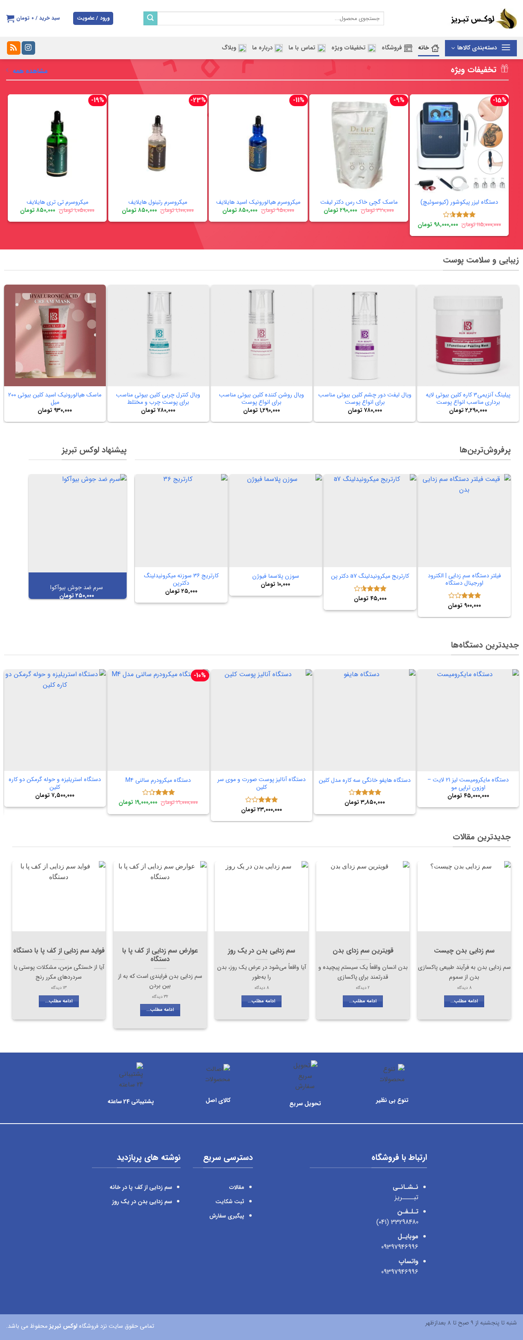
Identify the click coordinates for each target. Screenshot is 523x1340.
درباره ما (262, 48)
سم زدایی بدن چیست (464, 951)
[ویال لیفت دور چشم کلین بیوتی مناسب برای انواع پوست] (365, 335)
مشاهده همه (30, 71)
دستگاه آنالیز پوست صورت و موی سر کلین (261, 783)
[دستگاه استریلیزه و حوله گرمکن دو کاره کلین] (55, 720)
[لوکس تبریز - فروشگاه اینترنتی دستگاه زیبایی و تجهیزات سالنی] (456, 18)
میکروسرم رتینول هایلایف (157, 203)
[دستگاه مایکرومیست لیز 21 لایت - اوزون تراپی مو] (468, 720)
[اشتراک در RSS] (13, 48)
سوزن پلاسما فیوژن (275, 577)
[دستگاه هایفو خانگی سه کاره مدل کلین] (365, 720)
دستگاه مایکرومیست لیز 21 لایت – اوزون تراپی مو (468, 784)
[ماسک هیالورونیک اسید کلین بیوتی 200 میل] (55, 335)
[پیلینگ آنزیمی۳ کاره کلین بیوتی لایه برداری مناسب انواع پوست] (468, 335)
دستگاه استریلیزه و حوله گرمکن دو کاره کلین (55, 783)
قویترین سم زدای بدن (363, 951)
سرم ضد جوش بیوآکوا (76, 588)
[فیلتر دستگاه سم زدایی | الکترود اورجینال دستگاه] (464, 520)
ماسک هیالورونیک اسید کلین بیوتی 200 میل (54, 399)
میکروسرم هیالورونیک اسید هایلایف (258, 203)
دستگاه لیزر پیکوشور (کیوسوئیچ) (459, 203)
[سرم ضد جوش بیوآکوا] (78, 523)
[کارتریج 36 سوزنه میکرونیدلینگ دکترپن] (181, 520)
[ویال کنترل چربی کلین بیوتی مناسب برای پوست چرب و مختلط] (158, 335)
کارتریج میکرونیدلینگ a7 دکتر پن (370, 577)
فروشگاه (392, 48)
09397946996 (399, 1247)
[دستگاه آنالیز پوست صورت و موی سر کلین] (262, 720)
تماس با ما (301, 48)
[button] (93, 18)
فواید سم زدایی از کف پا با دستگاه (59, 951)
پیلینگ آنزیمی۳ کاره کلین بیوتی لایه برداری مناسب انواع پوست (468, 399)
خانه (423, 48)
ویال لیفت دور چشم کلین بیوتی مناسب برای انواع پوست (364, 399)
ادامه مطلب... (464, 1001)
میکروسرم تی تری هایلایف (57, 203)
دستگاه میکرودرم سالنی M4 (158, 781)
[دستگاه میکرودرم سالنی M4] (158, 720)
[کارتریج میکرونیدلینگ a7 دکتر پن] (370, 520)
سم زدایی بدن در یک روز (261, 951)
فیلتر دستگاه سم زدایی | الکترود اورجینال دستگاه (464, 580)
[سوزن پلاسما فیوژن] (275, 520)
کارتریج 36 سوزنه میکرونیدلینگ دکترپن (181, 580)
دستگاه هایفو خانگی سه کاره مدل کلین (365, 781)
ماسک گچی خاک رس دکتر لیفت (359, 203)
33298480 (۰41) (396, 1222)
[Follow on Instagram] (28, 48)
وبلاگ (229, 48)
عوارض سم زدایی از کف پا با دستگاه (160, 955)
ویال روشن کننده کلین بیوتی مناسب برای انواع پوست (261, 399)
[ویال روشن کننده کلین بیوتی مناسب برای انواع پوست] (262, 335)
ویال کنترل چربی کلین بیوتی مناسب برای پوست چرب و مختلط (158, 399)
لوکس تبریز (63, 1326)
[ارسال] (150, 18)
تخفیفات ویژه (348, 48)
